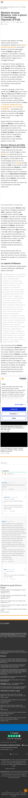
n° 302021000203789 (10, 762)
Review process (4, 794)
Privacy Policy (16, 794)
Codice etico (17, 792)
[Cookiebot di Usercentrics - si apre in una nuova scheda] (19, 379)
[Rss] (7, 791)
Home (1, 7)
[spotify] (19, 791)
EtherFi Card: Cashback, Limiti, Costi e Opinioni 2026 (13, 601)
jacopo (12, 571)
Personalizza (13, 413)
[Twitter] (10, 791)
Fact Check (23, 792)
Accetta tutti (14, 409)
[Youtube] (15, 791)
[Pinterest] (12, 791)
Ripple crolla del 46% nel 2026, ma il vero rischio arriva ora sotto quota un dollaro (13, 718)
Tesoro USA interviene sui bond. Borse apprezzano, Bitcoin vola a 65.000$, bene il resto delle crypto (12, 428)
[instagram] (17, 791)
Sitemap (11, 794)
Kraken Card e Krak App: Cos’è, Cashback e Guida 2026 (14, 605)
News (23, 22)
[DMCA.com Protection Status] (14, 784)
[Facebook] (8, 791)
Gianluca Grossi (5, 22)
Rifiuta (14, 418)
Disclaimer (14, 796)
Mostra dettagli (19, 404)
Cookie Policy (23, 794)
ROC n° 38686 (21, 774)
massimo (12, 499)
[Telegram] (21, 791)
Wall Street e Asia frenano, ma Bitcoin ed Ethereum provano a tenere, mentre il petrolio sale (13, 707)
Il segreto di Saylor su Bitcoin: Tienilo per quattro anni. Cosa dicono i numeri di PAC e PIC (13, 695)
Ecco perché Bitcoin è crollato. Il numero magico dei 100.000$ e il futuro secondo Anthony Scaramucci (12, 450)
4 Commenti (5, 24)
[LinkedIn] (13, 791)
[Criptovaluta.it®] (14, 2)
